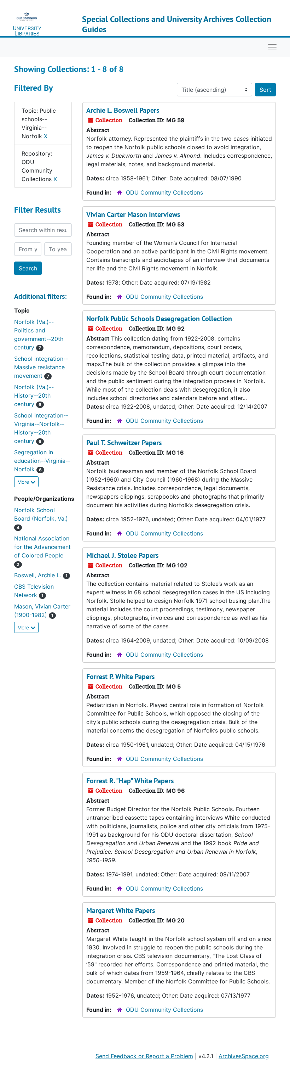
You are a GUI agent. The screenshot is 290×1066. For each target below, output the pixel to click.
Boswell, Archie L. (41, 575)
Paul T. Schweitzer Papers (124, 442)
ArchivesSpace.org (244, 1056)
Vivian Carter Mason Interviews (133, 214)
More (23, 482)
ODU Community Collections (164, 192)
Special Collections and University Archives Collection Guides (176, 24)
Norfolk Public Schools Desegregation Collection (159, 318)
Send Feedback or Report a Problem (144, 1056)
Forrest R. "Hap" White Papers (130, 780)
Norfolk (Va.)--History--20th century (34, 395)
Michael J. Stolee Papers (122, 555)
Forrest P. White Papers (120, 676)
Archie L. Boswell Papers (122, 110)
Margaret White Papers (120, 910)
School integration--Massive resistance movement (41, 367)
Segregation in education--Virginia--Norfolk (42, 461)
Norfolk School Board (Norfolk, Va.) (41, 518)
